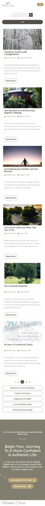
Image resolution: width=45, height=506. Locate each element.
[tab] (22, 22)
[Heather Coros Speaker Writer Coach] (8, 4)
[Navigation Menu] (40, 4)
